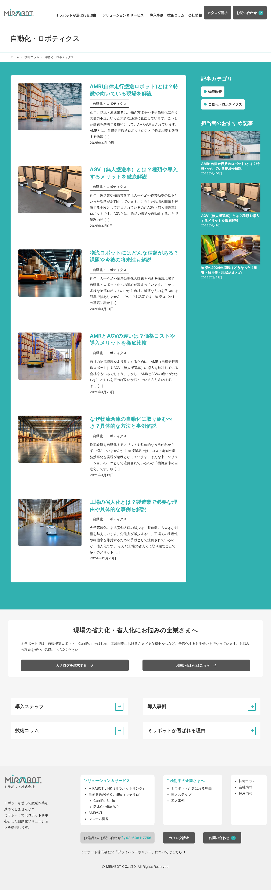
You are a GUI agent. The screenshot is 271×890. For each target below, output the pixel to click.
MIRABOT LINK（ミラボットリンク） (117, 788)
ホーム (15, 57)
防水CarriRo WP (106, 807)
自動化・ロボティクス (225, 104)
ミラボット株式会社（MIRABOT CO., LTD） (18, 12)
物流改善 (215, 91)
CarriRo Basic (104, 800)
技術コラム (175, 15)
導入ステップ (29, 706)
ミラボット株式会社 (23, 779)
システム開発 (98, 819)
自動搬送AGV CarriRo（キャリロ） (115, 794)
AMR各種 (95, 813)
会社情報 (195, 15)
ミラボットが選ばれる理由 (76, 15)
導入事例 (156, 15)
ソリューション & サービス (123, 15)
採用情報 (245, 793)
